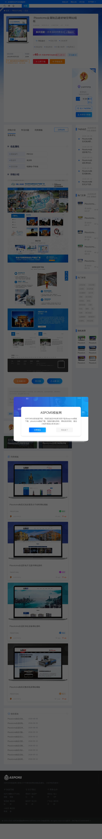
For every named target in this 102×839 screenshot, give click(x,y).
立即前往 (37, 430)
